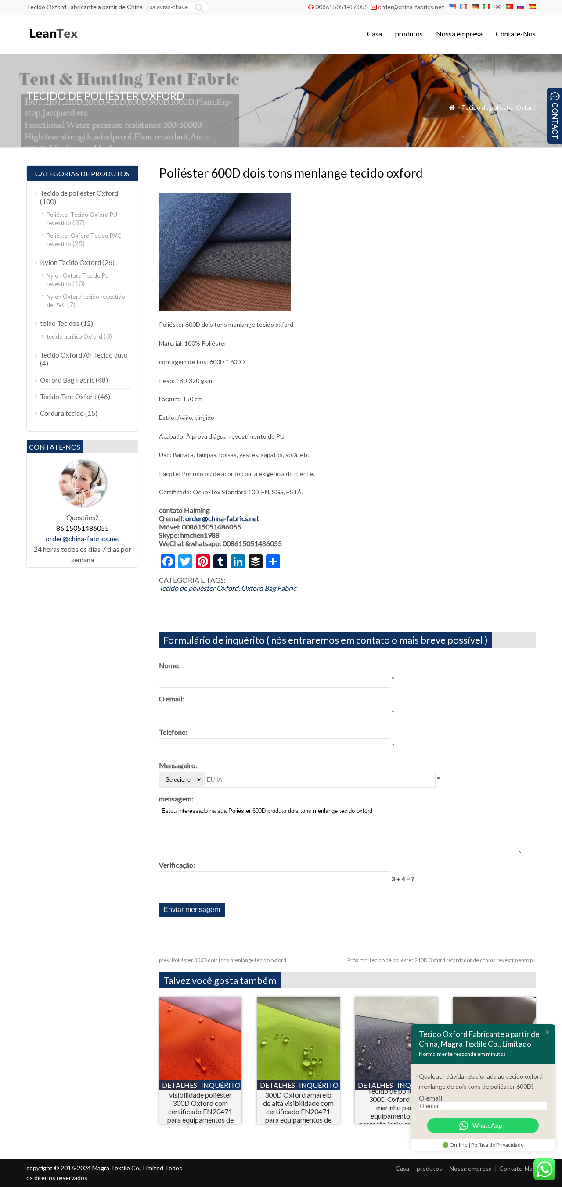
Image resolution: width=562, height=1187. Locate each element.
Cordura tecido (62, 413)
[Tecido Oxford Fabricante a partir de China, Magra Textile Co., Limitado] (52, 42)
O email (430, 1098)
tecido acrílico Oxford (74, 336)
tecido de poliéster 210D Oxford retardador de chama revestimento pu (441, 960)
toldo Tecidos (59, 323)
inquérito (221, 1085)
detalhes (179, 1085)
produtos (409, 33)
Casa (374, 33)
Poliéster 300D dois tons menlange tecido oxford (222, 960)
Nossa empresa (459, 33)
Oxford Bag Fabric (268, 588)
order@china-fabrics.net (411, 7)
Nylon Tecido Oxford (70, 262)
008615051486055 (341, 7)
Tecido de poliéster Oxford (498, 107)
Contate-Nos (516, 33)
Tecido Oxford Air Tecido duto (84, 355)
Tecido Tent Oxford (68, 396)
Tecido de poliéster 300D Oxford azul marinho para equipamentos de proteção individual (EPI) (396, 1107)
